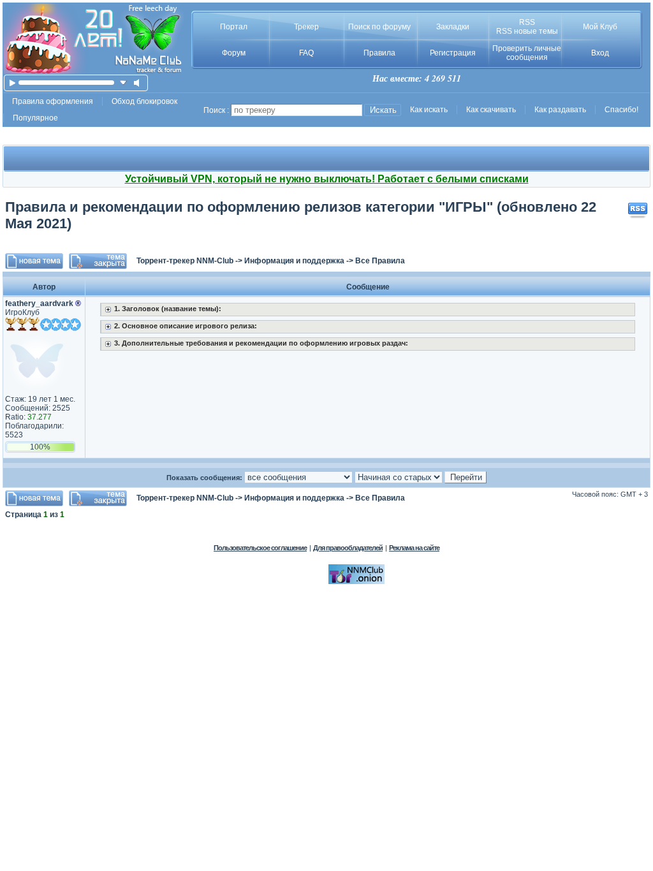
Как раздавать (560, 109)
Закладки (452, 26)
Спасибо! (621, 109)
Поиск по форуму (379, 26)
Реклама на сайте (414, 548)
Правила (379, 52)
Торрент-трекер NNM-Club (184, 260)
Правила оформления (52, 101)
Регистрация (453, 52)
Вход (600, 52)
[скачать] (123, 82)
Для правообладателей (348, 548)
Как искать (429, 109)
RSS (527, 22)
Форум (234, 52)
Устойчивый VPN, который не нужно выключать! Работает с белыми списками (327, 178)
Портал (233, 26)
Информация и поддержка (294, 260)
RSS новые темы (527, 31)
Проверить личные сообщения (526, 53)
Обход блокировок (144, 101)
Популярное (35, 117)
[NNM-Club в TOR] (356, 581)
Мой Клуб (600, 26)
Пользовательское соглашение (260, 548)
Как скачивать (491, 109)
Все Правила (380, 260)
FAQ (306, 52)
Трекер (306, 26)
